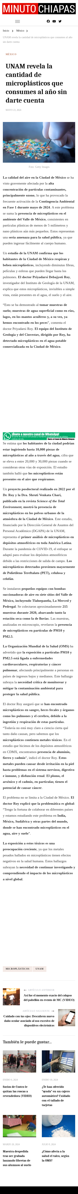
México (11, 54)
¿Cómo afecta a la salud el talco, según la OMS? (55, 1156)
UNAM (40, 969)
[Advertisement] (39, 393)
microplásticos (18, 969)
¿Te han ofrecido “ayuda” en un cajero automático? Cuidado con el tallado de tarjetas (56, 1096)
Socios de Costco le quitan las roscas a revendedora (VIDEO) (17, 1091)
